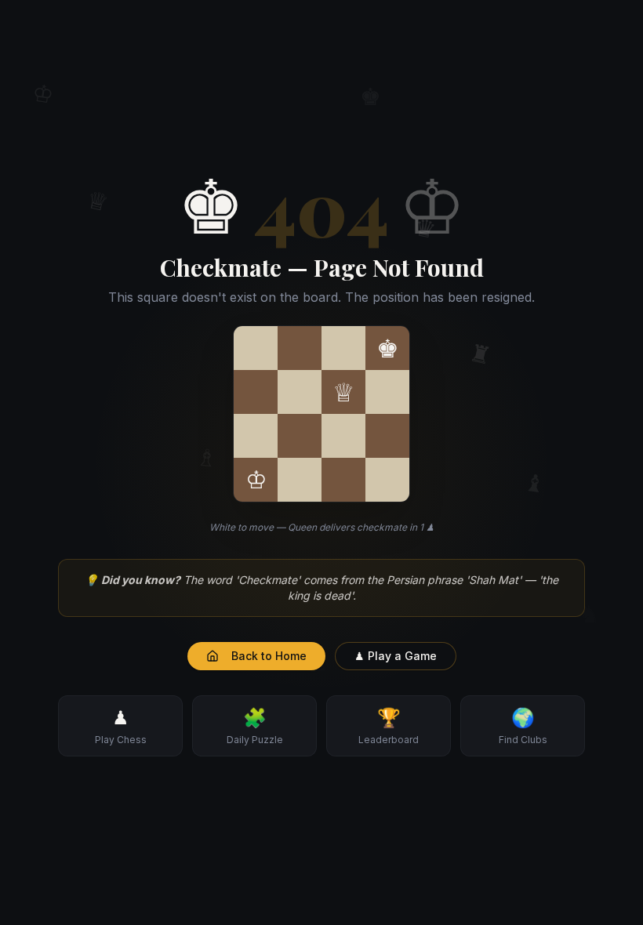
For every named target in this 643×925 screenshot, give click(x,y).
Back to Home (269, 655)
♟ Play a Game (395, 655)
